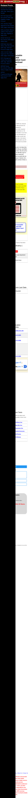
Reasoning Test (19, 428)
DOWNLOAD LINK (19, 330)
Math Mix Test (18, 425)
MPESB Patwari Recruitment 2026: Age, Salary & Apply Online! (7, 68)
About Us (20, 773)
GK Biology (18, 437)
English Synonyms (19, 431)
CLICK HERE (18, 335)
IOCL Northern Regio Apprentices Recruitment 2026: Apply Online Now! (7, 25)
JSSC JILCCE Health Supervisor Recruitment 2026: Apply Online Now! (7, 53)
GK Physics (18, 434)
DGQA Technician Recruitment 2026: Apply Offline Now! (7, 39)
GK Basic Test (18, 422)
